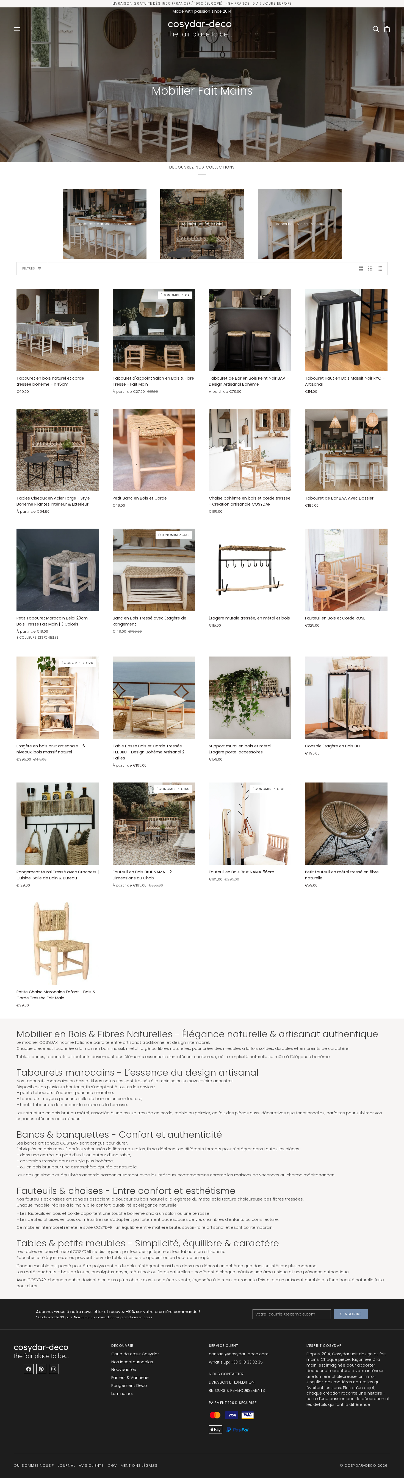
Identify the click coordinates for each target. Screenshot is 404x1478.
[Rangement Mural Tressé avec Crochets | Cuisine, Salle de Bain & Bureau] (57, 824)
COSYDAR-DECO (360, 1465)
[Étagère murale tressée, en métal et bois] (250, 570)
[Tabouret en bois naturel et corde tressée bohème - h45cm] (57, 330)
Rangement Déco (129, 1385)
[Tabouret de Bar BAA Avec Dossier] (346, 450)
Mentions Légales (139, 1465)
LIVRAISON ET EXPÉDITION (231, 1382)
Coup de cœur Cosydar (135, 1354)
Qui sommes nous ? (34, 1465)
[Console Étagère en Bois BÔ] (346, 698)
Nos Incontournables (132, 1362)
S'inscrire (350, 1314)
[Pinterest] (41, 1369)
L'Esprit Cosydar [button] (324, 1345)
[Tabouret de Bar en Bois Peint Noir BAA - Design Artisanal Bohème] (250, 330)
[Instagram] (54, 1369)
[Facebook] (29, 1369)
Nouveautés (123, 1369)
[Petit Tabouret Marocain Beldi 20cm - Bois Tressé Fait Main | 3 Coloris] (57, 570)
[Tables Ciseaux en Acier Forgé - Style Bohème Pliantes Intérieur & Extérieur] (57, 450)
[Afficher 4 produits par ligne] (381, 268)
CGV (112, 1465)
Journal (66, 1465)
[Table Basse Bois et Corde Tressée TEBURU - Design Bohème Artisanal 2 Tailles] (154, 698)
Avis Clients (91, 1465)
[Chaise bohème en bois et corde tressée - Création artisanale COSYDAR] (250, 450)
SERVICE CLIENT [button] (224, 1345)
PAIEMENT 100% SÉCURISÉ (233, 1402)
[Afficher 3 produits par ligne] (370, 268)
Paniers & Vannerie (130, 1377)
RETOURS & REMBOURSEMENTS (237, 1390)
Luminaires (122, 1393)
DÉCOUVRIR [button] (122, 1345)
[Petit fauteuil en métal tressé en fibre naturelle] (346, 824)
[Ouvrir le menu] (19, 29)
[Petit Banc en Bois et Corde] (154, 450)
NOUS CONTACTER (226, 1374)
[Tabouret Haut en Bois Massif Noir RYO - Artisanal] (346, 330)
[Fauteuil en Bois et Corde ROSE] (346, 570)
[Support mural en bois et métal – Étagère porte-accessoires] (250, 698)
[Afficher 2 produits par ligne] (361, 268)
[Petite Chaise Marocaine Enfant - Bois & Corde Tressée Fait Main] (57, 943)
